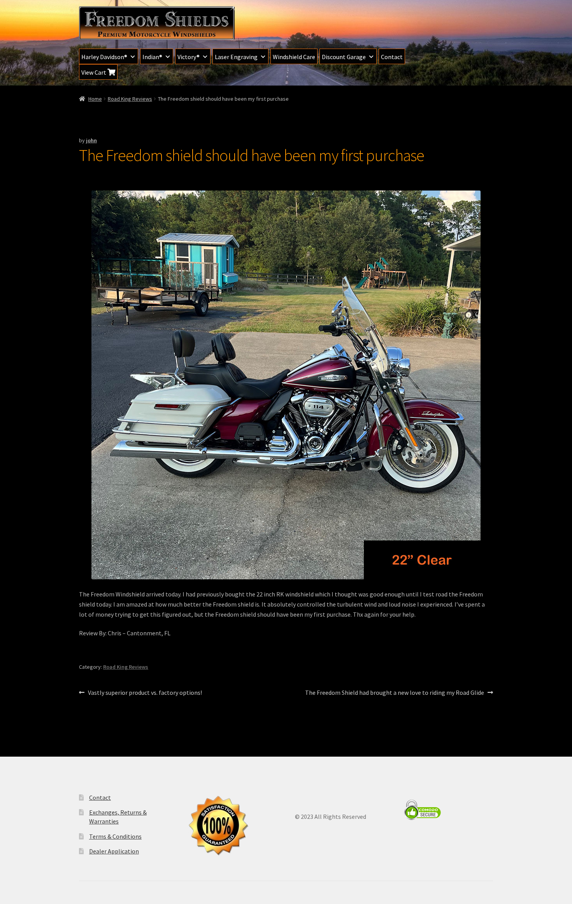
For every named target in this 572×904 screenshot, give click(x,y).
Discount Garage (344, 57)
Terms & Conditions (115, 836)
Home (95, 98)
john (91, 140)
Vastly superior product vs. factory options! (145, 693)
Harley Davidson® (104, 57)
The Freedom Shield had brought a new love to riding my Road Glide (394, 693)
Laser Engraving (236, 57)
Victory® (188, 57)
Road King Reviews (130, 98)
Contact (392, 57)
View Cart (94, 72)
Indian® (152, 57)
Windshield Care (294, 57)
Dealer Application (114, 851)
